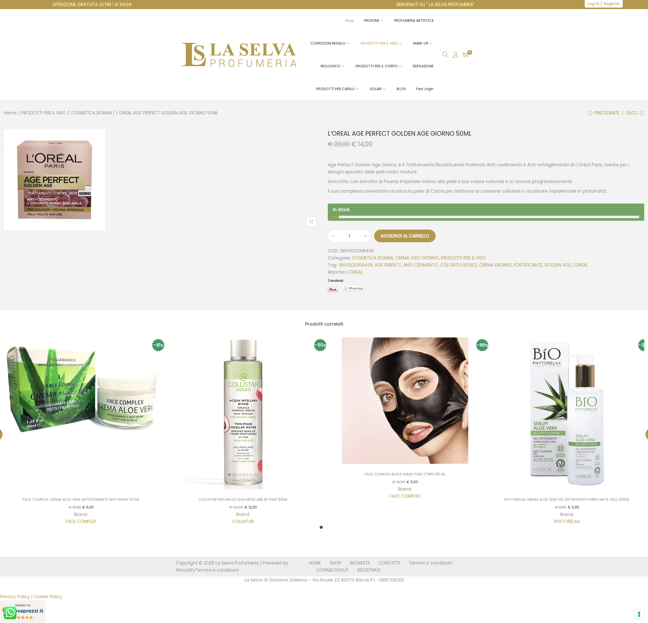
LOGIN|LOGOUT (333, 570)
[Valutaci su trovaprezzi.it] (23, 611)
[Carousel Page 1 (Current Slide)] (321, 527)
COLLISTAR (243, 521)
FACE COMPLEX (81, 521)
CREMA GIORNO (495, 265)
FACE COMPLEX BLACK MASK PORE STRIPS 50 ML (405, 474)
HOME (315, 563)
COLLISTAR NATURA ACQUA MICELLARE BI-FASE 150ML (243, 499)
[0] (465, 55)
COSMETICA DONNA (91, 113)
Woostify (185, 570)
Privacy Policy (15, 597)
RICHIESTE (360, 563)
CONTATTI (389, 563)
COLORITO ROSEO (458, 265)
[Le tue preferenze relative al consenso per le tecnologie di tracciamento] (639, 614)
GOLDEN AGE (557, 265)
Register (612, 3)
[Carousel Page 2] (326, 527)
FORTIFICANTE (528, 265)
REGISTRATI (368, 570)
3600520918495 (355, 265)
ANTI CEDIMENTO (420, 265)
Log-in (593, 3)
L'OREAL (580, 265)
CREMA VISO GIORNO (417, 258)
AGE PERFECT (388, 265)
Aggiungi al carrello (405, 236)
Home (10, 113)
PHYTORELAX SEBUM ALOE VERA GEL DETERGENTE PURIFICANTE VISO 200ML (567, 499)
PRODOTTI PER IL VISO (43, 113)
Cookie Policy (48, 597)
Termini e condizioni (217, 570)
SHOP (335, 563)
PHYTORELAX (567, 521)
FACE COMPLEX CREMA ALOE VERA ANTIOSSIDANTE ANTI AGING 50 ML (81, 499)
